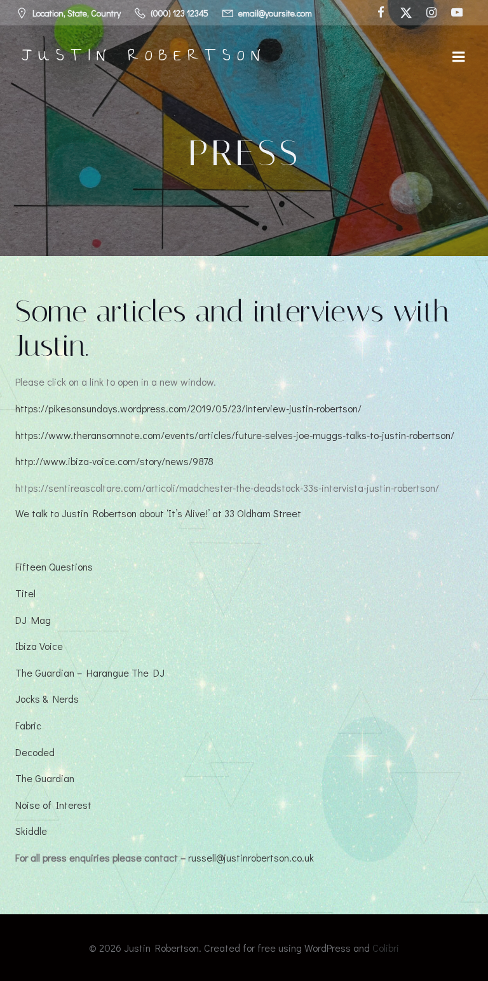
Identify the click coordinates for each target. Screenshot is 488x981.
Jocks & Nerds (47, 698)
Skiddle (31, 830)
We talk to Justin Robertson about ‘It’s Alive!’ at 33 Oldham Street (158, 513)
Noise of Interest (53, 804)
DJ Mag (33, 619)
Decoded (35, 752)
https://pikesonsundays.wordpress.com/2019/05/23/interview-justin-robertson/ (188, 408)
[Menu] (459, 57)
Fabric (28, 725)
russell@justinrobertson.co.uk (251, 857)
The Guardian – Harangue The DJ (90, 672)
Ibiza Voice (39, 646)
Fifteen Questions (54, 566)
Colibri (385, 947)
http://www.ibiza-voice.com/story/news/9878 (114, 461)
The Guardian (44, 778)
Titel (25, 593)
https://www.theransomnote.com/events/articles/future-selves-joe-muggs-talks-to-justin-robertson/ (234, 435)
